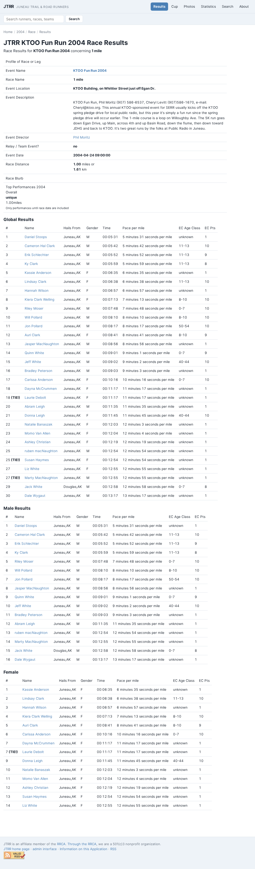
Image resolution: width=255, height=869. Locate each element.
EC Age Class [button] (189, 228)
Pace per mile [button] (133, 228)
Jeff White (33, 362)
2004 (20, 32)
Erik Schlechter (37, 255)
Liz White (32, 469)
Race (32, 32)
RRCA (61, 844)
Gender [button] (92, 228)
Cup (174, 6)
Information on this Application (83, 849)
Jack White (33, 487)
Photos (189, 6)
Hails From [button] (72, 228)
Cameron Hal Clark (40, 246)
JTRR (36, 6)
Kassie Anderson (38, 273)
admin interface (45, 849)
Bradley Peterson (38, 371)
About (244, 6)
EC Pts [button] (210, 228)
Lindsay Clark (35, 282)
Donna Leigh (35, 415)
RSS (113, 849)
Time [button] (107, 228)
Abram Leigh (35, 406)
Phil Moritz (81, 137)
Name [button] (29, 228)
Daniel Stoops (36, 237)
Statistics (208, 6)
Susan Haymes (37, 460)
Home (8, 32)
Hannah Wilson (37, 290)
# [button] (7, 228)
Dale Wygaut (35, 496)
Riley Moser (34, 308)
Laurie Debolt (35, 397)
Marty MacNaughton (41, 478)
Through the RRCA (81, 844)
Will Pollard (33, 317)
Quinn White (34, 353)
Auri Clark (32, 335)
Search (227, 6)
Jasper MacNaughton (42, 344)
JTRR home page (16, 849)
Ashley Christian (38, 442)
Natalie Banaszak (38, 424)
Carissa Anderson (39, 380)
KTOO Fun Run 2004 (90, 70)
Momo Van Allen (37, 433)
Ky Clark (31, 264)
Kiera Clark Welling (39, 299)
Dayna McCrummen (41, 389)
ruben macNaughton (41, 451)
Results (159, 6)
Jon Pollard (33, 326)
